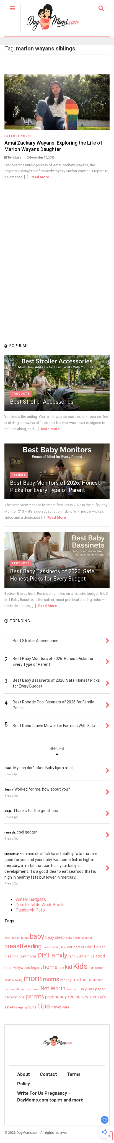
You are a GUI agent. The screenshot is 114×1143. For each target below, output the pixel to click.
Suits (32, 1007)
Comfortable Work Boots (39, 904)
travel (56, 1007)
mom (33, 978)
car (69, 947)
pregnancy (56, 997)
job (61, 968)
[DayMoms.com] (49, 32)
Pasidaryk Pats (30, 910)
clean (100, 947)
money (65, 980)
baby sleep (55, 937)
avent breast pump (16, 938)
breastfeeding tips (54, 947)
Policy (23, 1083)
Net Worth (52, 988)
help (8, 968)
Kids (80, 966)
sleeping (21, 1007)
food (100, 956)
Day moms (28, 956)
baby (37, 936)
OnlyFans (86, 989)
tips (44, 1006)
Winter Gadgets (30, 899)
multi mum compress (25, 989)
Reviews (19, 474)
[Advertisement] (57, 278)
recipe (74, 997)
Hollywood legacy (27, 968)
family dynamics (81, 956)
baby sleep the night (79, 938)
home (50, 967)
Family (57, 955)
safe (101, 997)
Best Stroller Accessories (41, 401)
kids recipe (96, 968)
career (78, 947)
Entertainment (18, 136)
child (90, 946)
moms (51, 979)
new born (72, 989)
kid (68, 967)
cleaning (11, 956)
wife (65, 1007)
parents (35, 996)
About (23, 1074)
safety (9, 1007)
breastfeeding (23, 946)
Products (21, 393)
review (89, 997)
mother (80, 979)
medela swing (13, 980)
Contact (48, 1074)
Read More (39, 177)
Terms (74, 1074)
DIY (42, 955)
